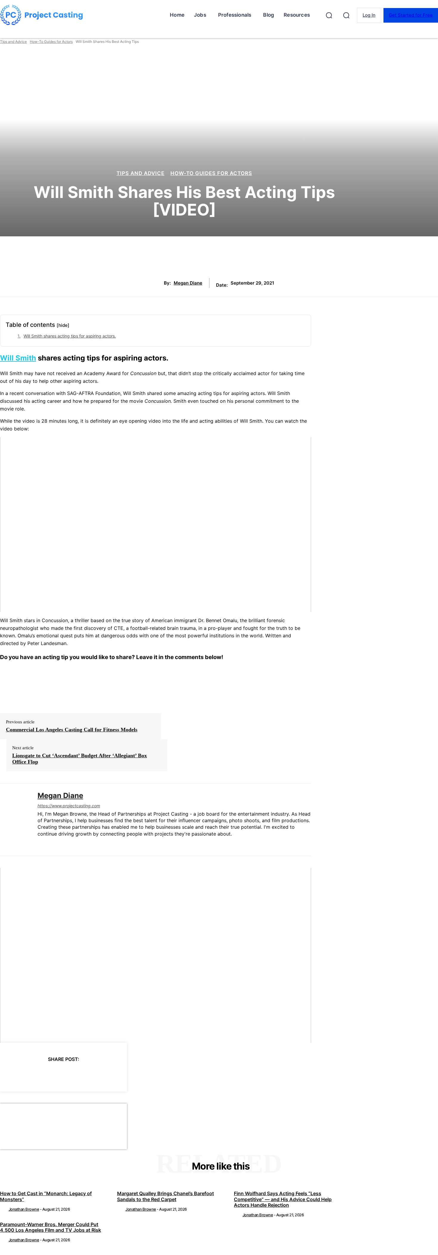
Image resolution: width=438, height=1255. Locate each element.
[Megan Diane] (14, 819)
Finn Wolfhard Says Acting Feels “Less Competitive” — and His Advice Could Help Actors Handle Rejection (283, 1199)
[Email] (95, 1074)
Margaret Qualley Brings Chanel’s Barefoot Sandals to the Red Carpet (165, 1196)
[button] (329, 15)
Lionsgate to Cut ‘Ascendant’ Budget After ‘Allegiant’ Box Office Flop (79, 759)
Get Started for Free (411, 15)
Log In (369, 15)
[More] (117, 1074)
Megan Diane (188, 283)
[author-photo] (4, 1209)
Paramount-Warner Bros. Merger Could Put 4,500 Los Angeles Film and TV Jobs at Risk (50, 1227)
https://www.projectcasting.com (69, 805)
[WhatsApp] (74, 1074)
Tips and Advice (13, 41)
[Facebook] (10, 1074)
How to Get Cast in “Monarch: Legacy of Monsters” (46, 1196)
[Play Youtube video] (155, 524)
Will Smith (18, 358)
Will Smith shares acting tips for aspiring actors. (70, 335)
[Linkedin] (40, 843)
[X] (31, 1074)
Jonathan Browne (24, 1209)
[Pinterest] (53, 1074)
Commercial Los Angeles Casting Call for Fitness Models (71, 730)
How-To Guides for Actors (51, 41)
